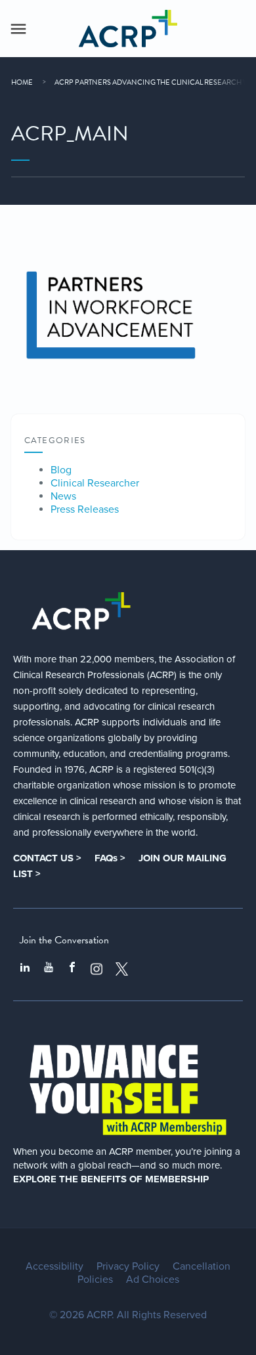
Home (22, 82)
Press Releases (85, 509)
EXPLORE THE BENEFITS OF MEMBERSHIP (111, 1179)
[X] (122, 969)
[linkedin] (25, 969)
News (63, 496)
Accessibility (54, 1266)
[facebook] (72, 969)
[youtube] (48, 969)
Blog (61, 470)
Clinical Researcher (95, 483)
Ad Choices (152, 1279)
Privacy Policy (128, 1266)
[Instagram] (96, 969)
